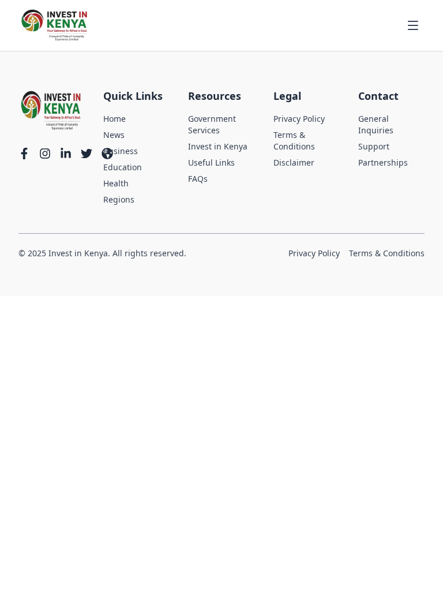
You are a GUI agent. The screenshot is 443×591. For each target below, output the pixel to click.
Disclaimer (293, 162)
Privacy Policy (299, 118)
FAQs (198, 178)
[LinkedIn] (66, 153)
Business (120, 150)
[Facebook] (24, 153)
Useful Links (211, 162)
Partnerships (383, 162)
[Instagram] (45, 153)
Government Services (212, 124)
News (114, 134)
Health (116, 183)
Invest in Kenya (217, 146)
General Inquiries (375, 124)
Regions (118, 199)
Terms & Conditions (294, 140)
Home (114, 118)
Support (373, 146)
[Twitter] (86, 153)
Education (122, 167)
